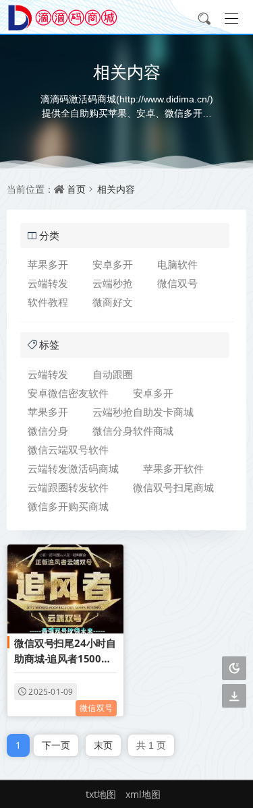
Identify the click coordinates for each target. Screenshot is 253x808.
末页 (103, 745)
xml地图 (143, 794)
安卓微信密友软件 (68, 393)
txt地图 (101, 794)
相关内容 (116, 189)
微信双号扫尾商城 (173, 487)
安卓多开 (112, 264)
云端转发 (48, 283)
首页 (76, 189)
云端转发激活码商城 (73, 468)
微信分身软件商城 (132, 430)
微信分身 (48, 430)
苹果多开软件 (173, 468)
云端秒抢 (112, 283)
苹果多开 (48, 264)
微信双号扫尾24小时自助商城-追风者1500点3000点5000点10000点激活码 (65, 651)
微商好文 (112, 302)
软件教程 (48, 302)
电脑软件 (177, 264)
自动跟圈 (112, 374)
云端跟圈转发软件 (68, 487)
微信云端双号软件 (68, 449)
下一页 (56, 745)
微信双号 (177, 283)
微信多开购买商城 (68, 506)
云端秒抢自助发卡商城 (143, 411)
